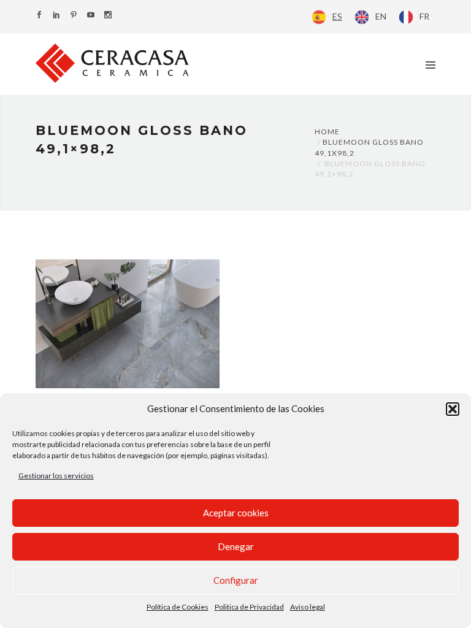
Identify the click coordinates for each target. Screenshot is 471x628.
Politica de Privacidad (249, 606)
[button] (452, 409)
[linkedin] (56, 15)
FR (424, 16)
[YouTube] (90, 15)
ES (337, 16)
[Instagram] (108, 15)
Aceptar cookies (236, 512)
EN (380, 16)
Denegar (236, 546)
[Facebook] (39, 15)
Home (327, 131)
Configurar (235, 580)
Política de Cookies (178, 606)
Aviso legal (307, 606)
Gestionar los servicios (56, 475)
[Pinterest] (73, 15)
